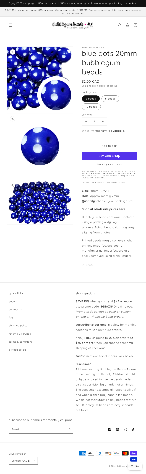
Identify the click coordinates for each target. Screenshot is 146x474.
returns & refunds (20, 333)
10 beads (91, 106)
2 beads (91, 98)
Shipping (87, 85)
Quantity (87, 114)
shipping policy (18, 325)
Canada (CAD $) (21, 460)
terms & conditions (20, 341)
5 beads (110, 98)
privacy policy (17, 349)
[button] (11, 25)
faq (11, 317)
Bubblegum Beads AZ (127, 466)
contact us (15, 309)
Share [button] (89, 265)
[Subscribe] (69, 429)
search (13, 301)
